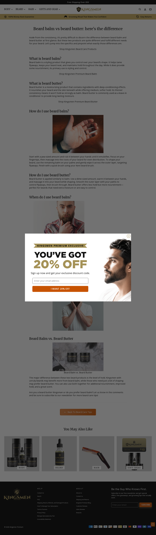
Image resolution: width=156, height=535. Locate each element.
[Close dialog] (128, 236)
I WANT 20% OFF (60, 288)
